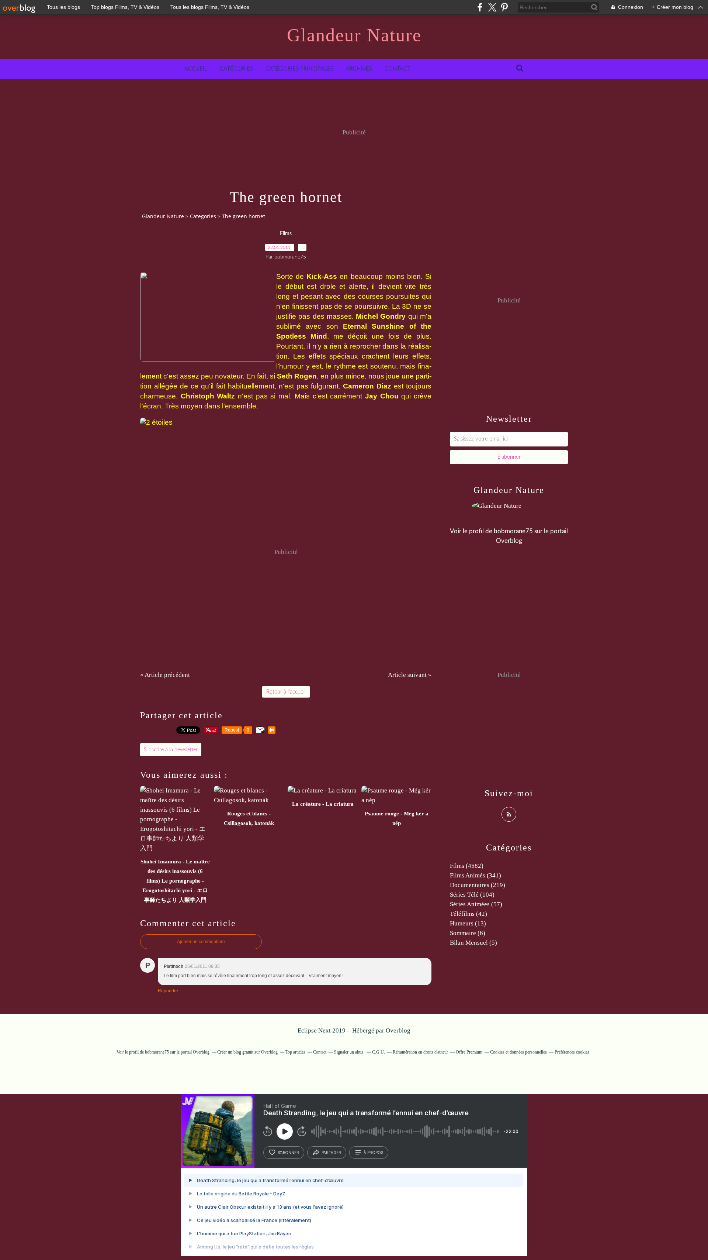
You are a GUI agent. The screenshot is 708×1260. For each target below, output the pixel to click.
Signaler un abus (349, 1052)
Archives (359, 69)
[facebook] (480, 7)
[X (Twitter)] (492, 7)
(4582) (466, 865)
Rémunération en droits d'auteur (420, 1052)
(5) (473, 942)
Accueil (195, 69)
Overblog (398, 1030)
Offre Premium (469, 1052)
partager (331, 1152)
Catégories (236, 69)
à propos (373, 1152)
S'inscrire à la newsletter (171, 749)
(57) (476, 904)
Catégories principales (299, 69)
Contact (397, 69)
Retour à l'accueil (286, 692)
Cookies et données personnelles (518, 1052)
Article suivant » (409, 674)
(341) (475, 875)
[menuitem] (196, 69)
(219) (477, 884)
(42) (468, 913)
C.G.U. (378, 1052)
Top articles (295, 1052)
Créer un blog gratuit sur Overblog (247, 1052)
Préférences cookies (572, 1052)
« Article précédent (165, 674)
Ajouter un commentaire (201, 941)
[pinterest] (504, 7)
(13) (468, 923)
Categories (203, 216)
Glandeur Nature (354, 35)
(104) (472, 894)
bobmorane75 (513, 531)
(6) (467, 933)
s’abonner (288, 1152)
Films (286, 233)
